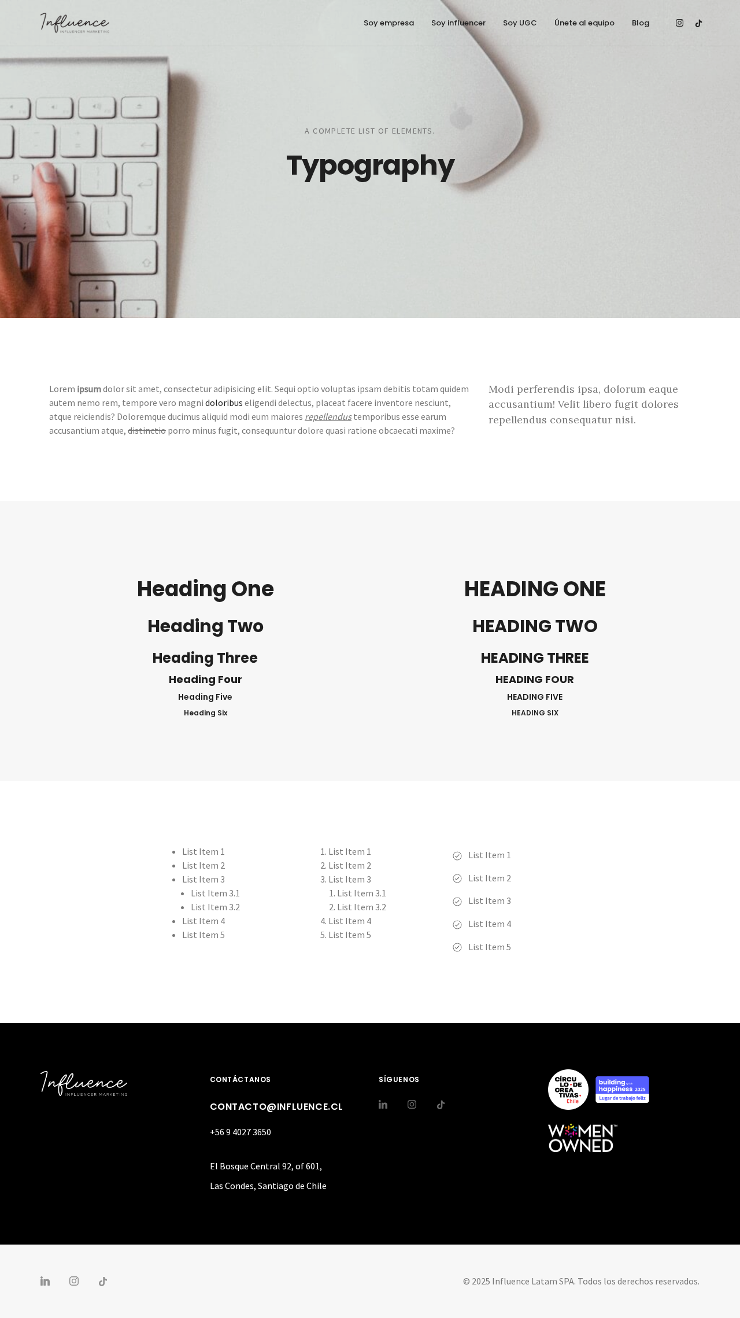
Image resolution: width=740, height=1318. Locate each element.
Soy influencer (458, 22)
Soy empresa (389, 22)
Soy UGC (520, 22)
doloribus (224, 402)
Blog (640, 22)
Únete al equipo (584, 22)
